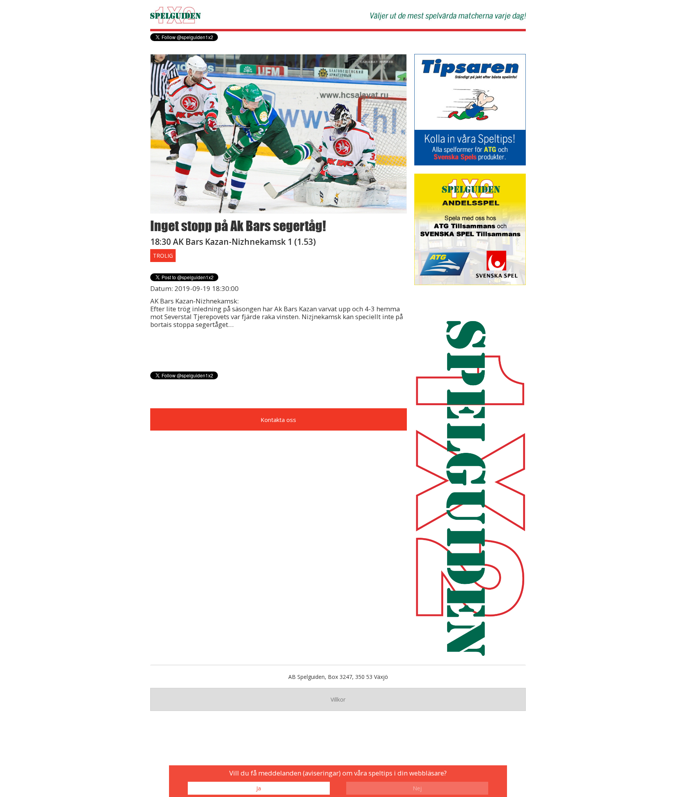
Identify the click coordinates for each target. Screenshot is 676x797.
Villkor (338, 699)
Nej (417, 788)
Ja (258, 788)
